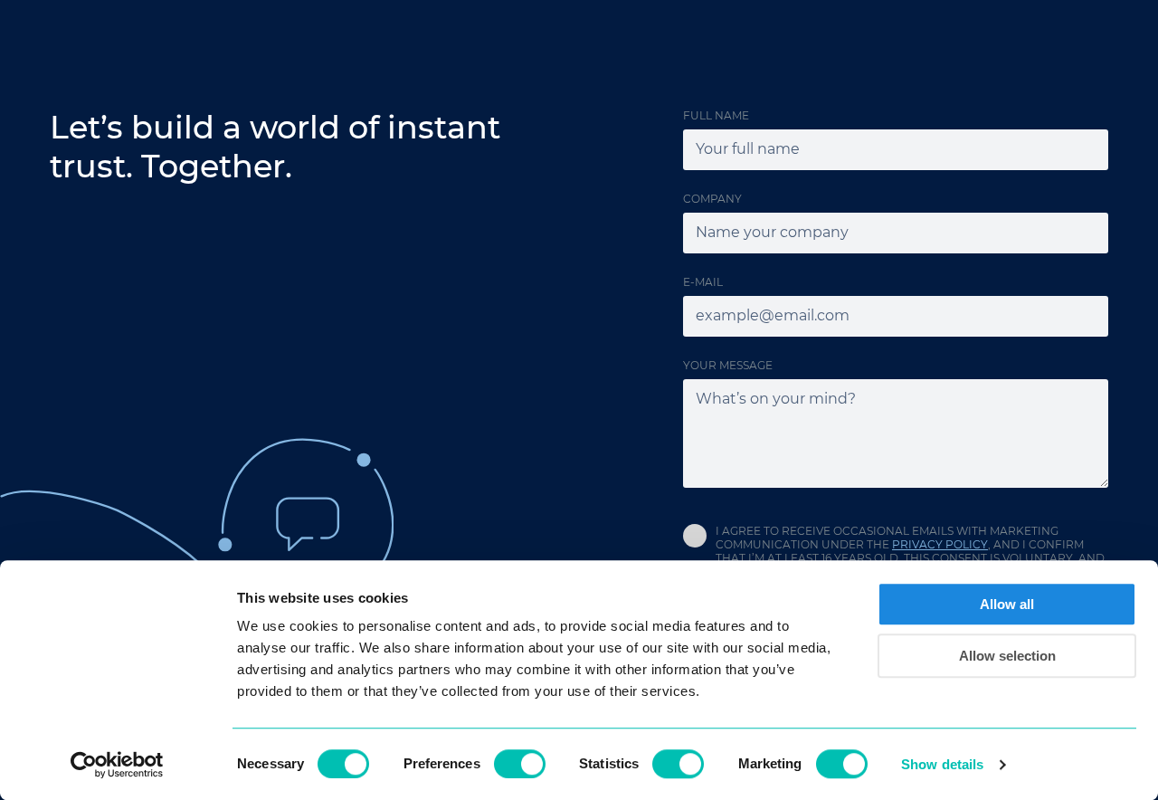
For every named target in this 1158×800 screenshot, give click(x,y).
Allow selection (1007, 655)
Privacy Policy (940, 544)
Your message (728, 365)
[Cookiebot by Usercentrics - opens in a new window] (117, 764)
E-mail (703, 282)
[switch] (520, 763)
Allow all (1007, 604)
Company (712, 198)
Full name (716, 115)
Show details (942, 764)
